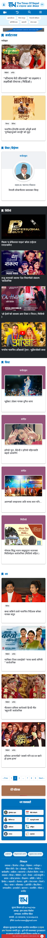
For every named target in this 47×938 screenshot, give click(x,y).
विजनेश (15, 865)
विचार (11, 875)
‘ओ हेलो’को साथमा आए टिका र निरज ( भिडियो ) (22, 315)
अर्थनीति (28, 885)
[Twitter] (21, 848)
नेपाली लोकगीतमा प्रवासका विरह (23, 190)
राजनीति (33, 888)
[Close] (42, 936)
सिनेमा (13, 123)
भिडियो (6, 72)
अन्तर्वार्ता (16, 888)
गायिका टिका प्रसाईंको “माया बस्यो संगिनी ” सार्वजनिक (23, 661)
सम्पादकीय (7, 888)
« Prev (5, 778)
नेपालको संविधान (34, 18)
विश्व (6, 885)
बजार (12, 885)
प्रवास (6, 878)
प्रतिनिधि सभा (13, 22)
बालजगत (21, 872)
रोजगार (19, 882)
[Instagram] (25, 848)
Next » (41, 778)
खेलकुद (23, 869)
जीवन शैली (10, 869)
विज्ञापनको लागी (20, 854)
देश (17, 869)
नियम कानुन (21, 18)
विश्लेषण (29, 865)
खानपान (25, 888)
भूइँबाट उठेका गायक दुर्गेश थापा (18, 402)
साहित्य (13, 872)
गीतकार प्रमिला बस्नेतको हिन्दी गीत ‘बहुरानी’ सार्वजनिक (20, 709)
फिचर (7, 123)
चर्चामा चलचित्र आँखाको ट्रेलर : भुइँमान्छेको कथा (23, 350)
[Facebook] (17, 848)
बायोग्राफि (5, 872)
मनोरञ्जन (23, 156)
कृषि (25, 882)
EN (42, 4)
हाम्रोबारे (8, 854)
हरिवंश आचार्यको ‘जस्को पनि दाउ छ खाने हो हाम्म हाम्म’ (22, 757)
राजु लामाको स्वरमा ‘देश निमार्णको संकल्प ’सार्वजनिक (20, 279)
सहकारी (24, 22)
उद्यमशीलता (10, 18)
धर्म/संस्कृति (38, 875)
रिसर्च (41, 882)
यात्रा (41, 872)
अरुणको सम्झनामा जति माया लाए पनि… (22, 502)
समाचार (7, 865)
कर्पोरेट (23, 891)
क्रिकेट (4, 882)
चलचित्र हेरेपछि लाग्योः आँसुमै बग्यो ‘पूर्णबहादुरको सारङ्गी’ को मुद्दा (20, 130)
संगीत (12, 72)
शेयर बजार (33, 22)
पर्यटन (39, 878)
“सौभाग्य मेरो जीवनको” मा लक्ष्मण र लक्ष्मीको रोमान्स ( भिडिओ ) (22, 80)
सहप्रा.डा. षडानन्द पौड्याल (24, 185)
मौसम (40, 888)
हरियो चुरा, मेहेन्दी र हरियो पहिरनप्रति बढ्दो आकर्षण (21, 451)
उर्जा (24, 875)
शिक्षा (22, 865)
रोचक (30, 875)
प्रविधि (32, 878)
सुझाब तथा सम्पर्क (35, 854)
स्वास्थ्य (4, 875)
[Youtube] (28, 848)
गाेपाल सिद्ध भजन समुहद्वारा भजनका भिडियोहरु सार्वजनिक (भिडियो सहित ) (21, 552)
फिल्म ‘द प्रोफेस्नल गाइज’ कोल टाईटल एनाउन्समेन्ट (18, 243)
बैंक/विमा (37, 885)
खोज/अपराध (15, 878)
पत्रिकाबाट (19, 885)
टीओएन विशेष (32, 872)
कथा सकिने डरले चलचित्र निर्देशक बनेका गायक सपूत (22, 613)
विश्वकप (25, 878)
